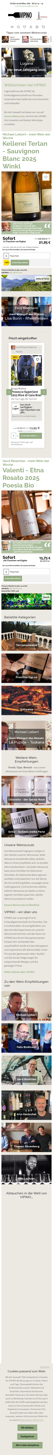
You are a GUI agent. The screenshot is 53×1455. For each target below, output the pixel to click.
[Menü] (12, 27)
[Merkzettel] (24, 27)
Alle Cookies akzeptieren (27, 1445)
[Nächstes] (44, 392)
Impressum (45, 1367)
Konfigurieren (27, 1436)
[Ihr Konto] (31, 27)
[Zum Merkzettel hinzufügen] (45, 177)
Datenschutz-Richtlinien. (32, 1420)
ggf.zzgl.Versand (15, 272)
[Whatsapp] (37, 27)
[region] (26, 392)
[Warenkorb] (43, 27)
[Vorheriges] (9, 392)
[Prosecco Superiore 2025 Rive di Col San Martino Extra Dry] (26, 370)
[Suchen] (18, 27)
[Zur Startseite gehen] (19, 16)
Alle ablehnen (27, 1428)
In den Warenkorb (20, 263)
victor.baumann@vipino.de (26, 6)
